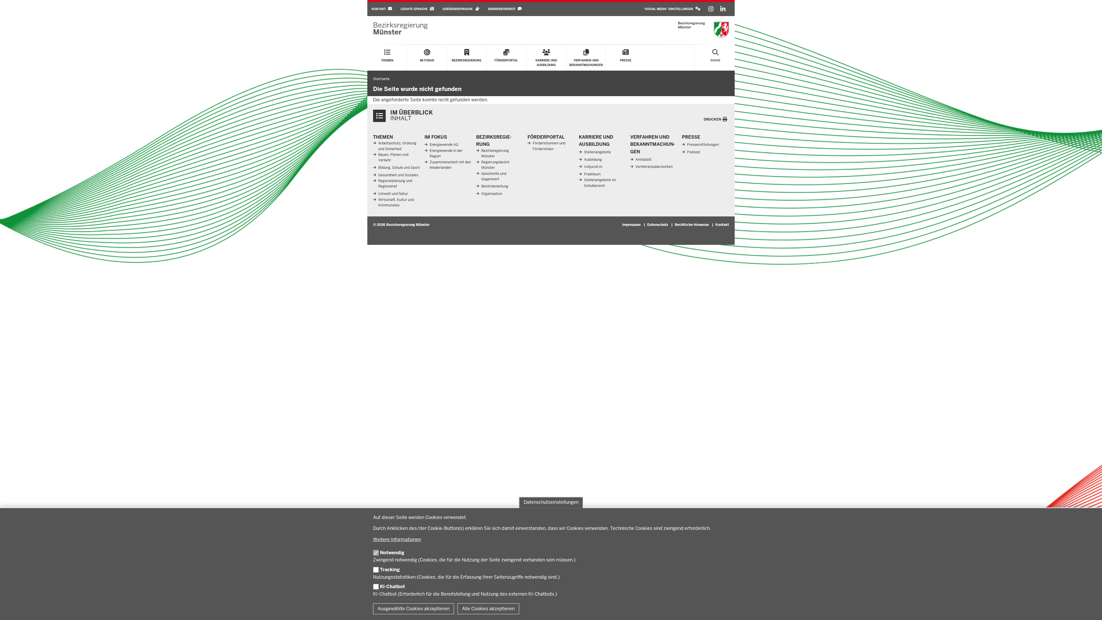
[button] (672, 9)
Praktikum (592, 174)
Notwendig (392, 553)
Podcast (693, 152)
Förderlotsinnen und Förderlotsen (549, 146)
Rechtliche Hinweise (692, 224)
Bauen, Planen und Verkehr (393, 157)
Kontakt (722, 224)
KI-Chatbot (392, 587)
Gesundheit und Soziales (398, 175)
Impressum (631, 224)
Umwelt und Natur (393, 193)
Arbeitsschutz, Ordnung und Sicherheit (397, 146)
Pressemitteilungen (703, 144)
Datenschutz (657, 224)
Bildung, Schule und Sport (399, 167)
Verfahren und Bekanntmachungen (652, 144)
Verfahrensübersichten (654, 166)
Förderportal (545, 137)
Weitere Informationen (397, 539)
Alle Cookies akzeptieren (488, 609)
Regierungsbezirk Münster (495, 165)
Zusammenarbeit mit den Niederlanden (450, 165)
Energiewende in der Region (446, 153)
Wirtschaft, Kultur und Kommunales (396, 202)
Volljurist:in (593, 166)
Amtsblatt (643, 159)
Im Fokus (435, 137)
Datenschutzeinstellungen (551, 502)
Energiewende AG (444, 144)
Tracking (390, 570)
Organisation (491, 193)
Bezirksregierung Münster (495, 153)
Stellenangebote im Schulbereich (600, 183)
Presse (691, 137)
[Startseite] (703, 30)
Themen (383, 137)
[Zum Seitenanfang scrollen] (1090, 609)
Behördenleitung (494, 186)
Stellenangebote (597, 152)
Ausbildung (593, 159)
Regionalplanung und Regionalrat (395, 184)
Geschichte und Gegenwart (493, 176)
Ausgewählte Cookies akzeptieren (413, 609)
